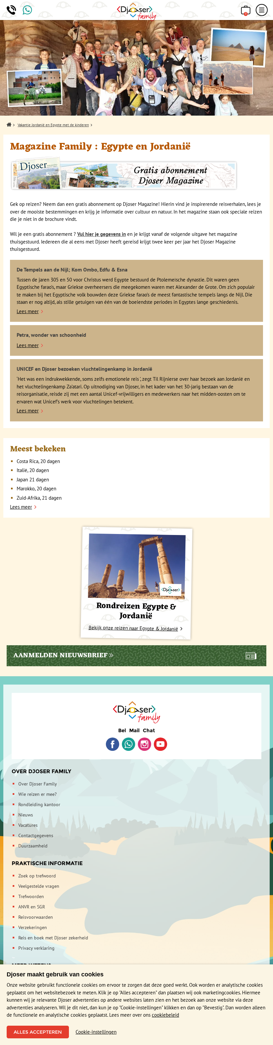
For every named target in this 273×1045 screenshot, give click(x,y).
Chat (149, 730)
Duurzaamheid (33, 846)
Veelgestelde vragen (38, 886)
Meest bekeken (38, 449)
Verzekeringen (32, 927)
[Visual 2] (139, 109)
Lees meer (28, 311)
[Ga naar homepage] (136, 12)
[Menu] (262, 10)
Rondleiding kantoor (39, 804)
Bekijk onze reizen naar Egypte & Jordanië (133, 628)
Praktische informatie (47, 863)
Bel (122, 730)
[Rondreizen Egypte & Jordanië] (136, 566)
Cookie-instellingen (96, 1032)
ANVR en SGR (31, 907)
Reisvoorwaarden (35, 917)
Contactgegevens (35, 835)
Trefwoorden (31, 896)
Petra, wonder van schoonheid (51, 334)
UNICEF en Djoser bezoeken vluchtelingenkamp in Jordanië (84, 368)
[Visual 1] (133, 109)
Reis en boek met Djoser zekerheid (53, 938)
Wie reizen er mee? (37, 794)
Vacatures (28, 825)
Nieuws (25, 815)
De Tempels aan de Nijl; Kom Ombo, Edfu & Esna (72, 269)
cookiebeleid (165, 1015)
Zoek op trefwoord (37, 876)
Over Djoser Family (41, 771)
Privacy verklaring (36, 948)
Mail (134, 730)
